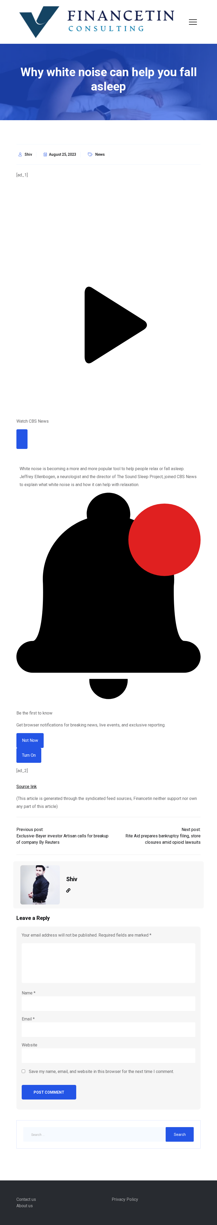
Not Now (30, 740)
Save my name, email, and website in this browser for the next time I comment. (101, 1071)
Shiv (28, 154)
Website (29, 1044)
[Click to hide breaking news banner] (22, 439)
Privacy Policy (125, 1199)
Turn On (29, 755)
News (100, 154)
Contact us (26, 1199)
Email (28, 1018)
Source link (26, 786)
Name (28, 992)
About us (24, 1205)
